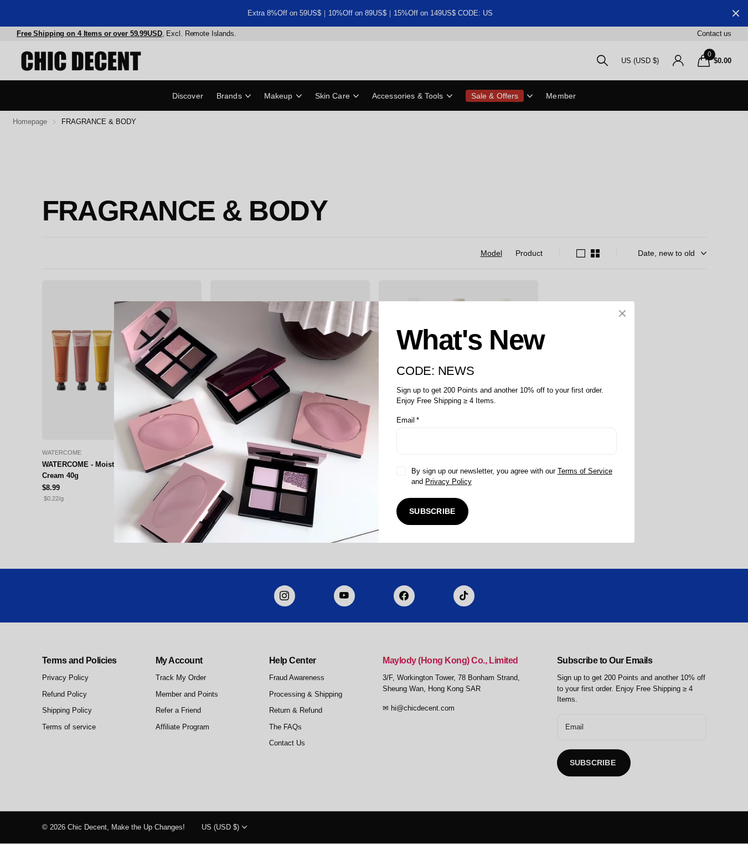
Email (407, 420)
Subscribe (432, 511)
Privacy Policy (448, 481)
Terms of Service (584, 471)
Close (622, 313)
